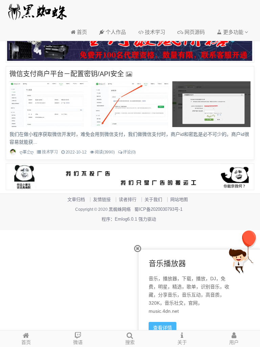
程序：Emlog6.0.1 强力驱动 (129, 219)
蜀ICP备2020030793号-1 (158, 209)
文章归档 (76, 199)
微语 (78, 342)
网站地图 (179, 199)
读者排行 (127, 199)
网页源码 (194, 32)
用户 (234, 342)
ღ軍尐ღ (27, 152)
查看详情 (162, 327)
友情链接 (102, 199)
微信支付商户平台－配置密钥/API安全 (66, 74)
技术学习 (154, 32)
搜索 (130, 342)
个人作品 (115, 32)
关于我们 (153, 199)
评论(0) (129, 152)
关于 (182, 342)
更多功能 (233, 32)
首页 (81, 32)
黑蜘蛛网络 (120, 209)
